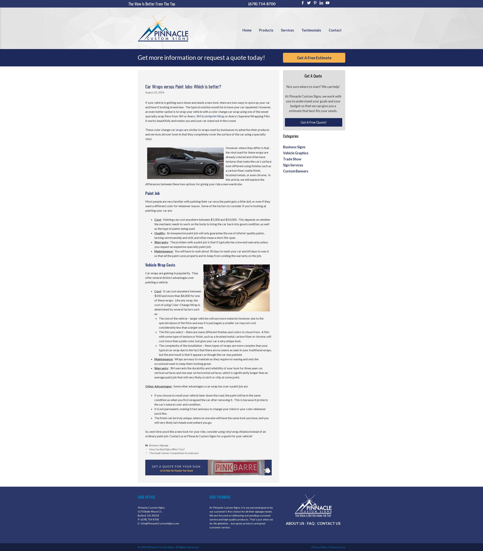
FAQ (311, 523)
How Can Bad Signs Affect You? (167, 449)
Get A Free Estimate (314, 57)
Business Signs (294, 147)
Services (287, 30)
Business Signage (158, 445)
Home (246, 30)
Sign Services (293, 165)
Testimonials (311, 30)
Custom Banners (295, 171)
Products (266, 30)
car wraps (177, 129)
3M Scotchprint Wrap (210, 116)
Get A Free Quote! (314, 122)
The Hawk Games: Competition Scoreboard (173, 453)
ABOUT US (295, 523)
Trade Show (292, 159)
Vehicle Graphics (295, 153)
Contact (335, 30)
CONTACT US (329, 523)
